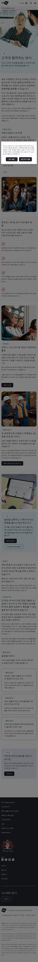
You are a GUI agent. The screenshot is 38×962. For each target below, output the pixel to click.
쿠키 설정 (12, 159)
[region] (19, 152)
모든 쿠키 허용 (25, 159)
